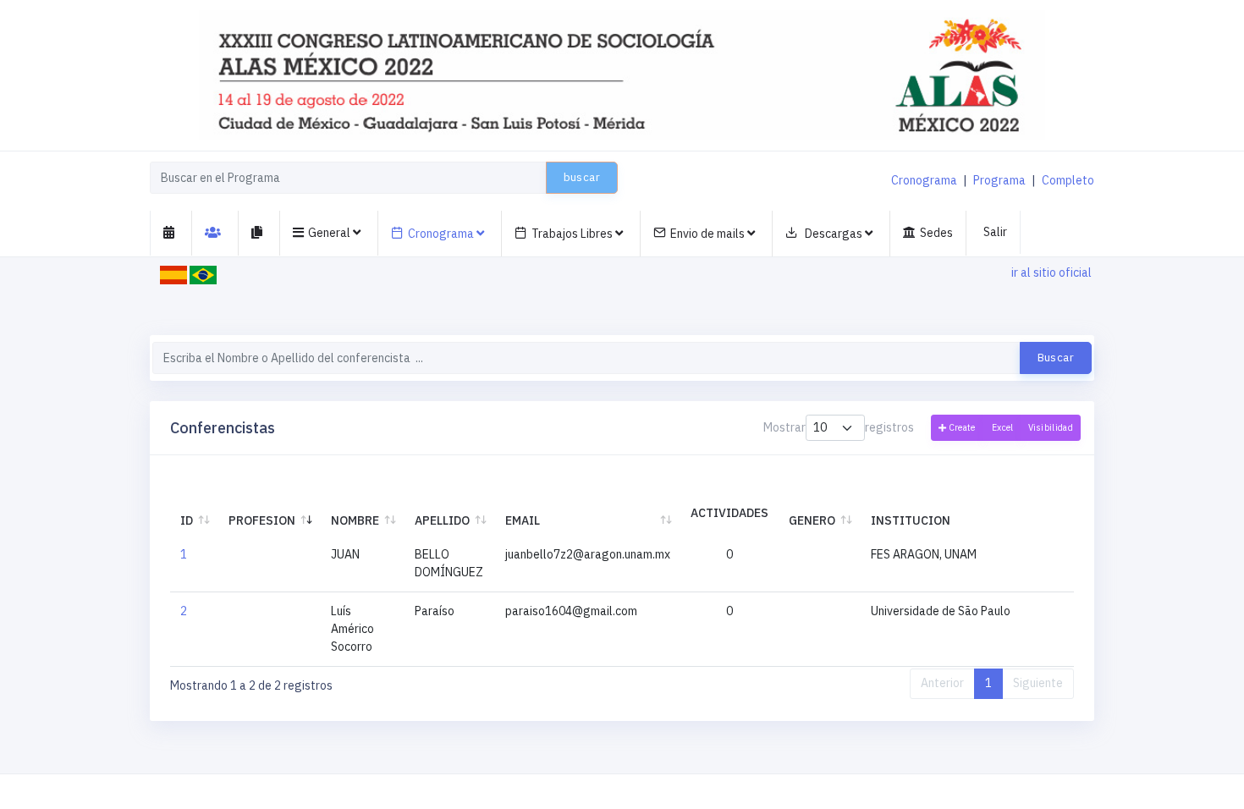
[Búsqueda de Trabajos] (259, 233)
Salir (995, 231)
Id (186, 520)
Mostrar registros (838, 427)
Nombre (355, 520)
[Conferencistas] (215, 233)
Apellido (442, 520)
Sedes (936, 232)
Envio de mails (708, 233)
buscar (582, 177)
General (330, 232)
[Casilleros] (171, 233)
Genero (812, 520)
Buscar (1056, 357)
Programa (999, 180)
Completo (1068, 180)
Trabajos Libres (573, 233)
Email (522, 520)
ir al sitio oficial (1051, 272)
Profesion (261, 520)
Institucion (910, 520)
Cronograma (924, 180)
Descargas (833, 233)
